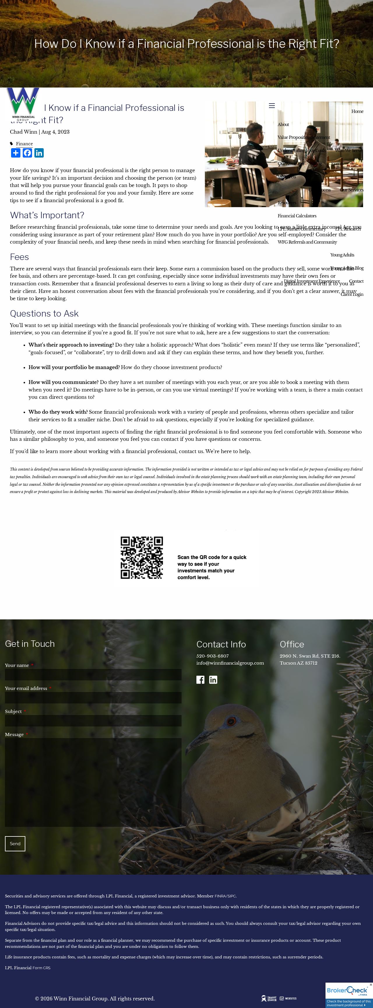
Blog (317, 163)
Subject (38, 711)
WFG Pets (287, 176)
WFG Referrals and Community (307, 242)
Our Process (319, 190)
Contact (356, 281)
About (283, 124)
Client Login (352, 294)
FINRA (220, 896)
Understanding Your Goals (302, 150)
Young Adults (342, 255)
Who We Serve (348, 150)
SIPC (232, 896)
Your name (41, 665)
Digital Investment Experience (312, 281)
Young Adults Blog (346, 268)
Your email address (50, 688)
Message (39, 734)
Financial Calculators (297, 216)
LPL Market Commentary (302, 229)
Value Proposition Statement (304, 137)
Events (337, 163)
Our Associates (291, 163)
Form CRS (41, 968)
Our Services (351, 190)
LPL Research (348, 229)
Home (357, 111)
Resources (287, 202)
